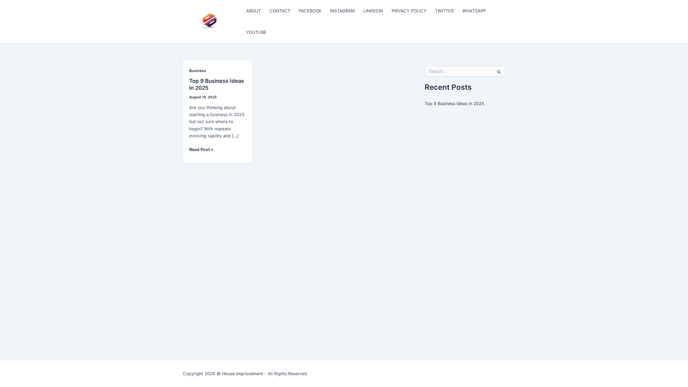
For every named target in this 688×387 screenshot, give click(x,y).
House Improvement (242, 373)
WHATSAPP (474, 10)
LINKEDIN (373, 10)
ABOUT (253, 10)
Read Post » (201, 149)
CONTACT (280, 10)
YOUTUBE (256, 32)
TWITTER (444, 10)
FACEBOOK (310, 10)
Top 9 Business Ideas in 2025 (454, 103)
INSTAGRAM (342, 10)
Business (197, 70)
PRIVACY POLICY (409, 10)
